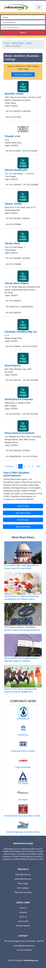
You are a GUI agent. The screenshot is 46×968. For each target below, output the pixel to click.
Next (38, 466)
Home (6, 43)
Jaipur (29, 43)
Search (23, 32)
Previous (9, 466)
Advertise (23, 912)
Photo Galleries (23, 888)
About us (23, 908)
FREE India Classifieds (23, 892)
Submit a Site (23, 921)
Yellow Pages (17, 43)
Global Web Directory (23, 879)
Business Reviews (23, 926)
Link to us (23, 917)
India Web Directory (23, 875)
